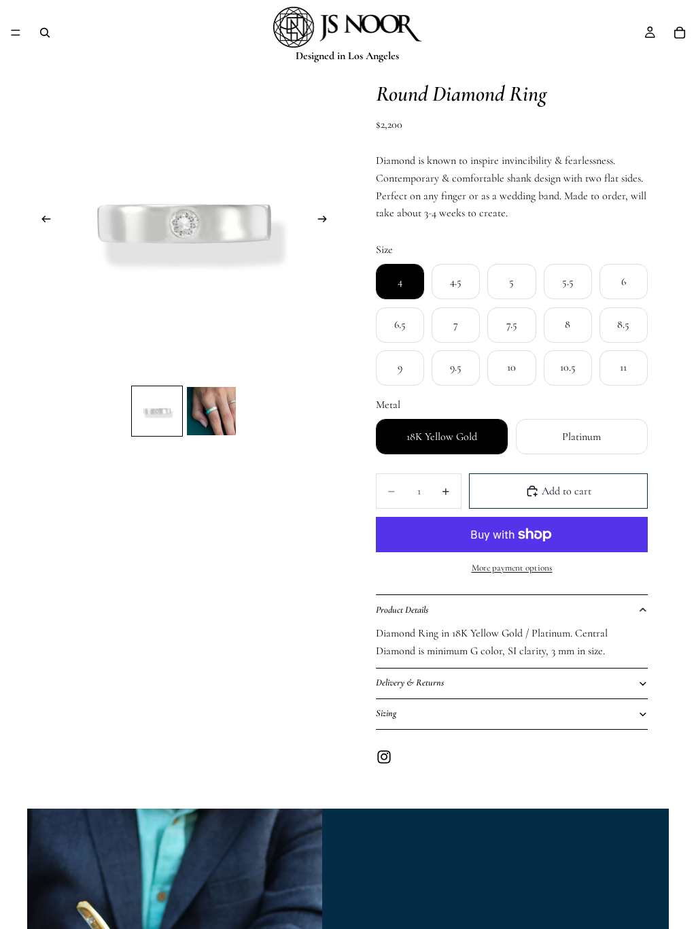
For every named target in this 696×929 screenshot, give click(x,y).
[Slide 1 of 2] (157, 411)
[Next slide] (326, 222)
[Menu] (15, 32)
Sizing (386, 713)
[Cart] (680, 33)
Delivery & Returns (410, 682)
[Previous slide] (42, 222)
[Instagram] (384, 757)
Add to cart (566, 491)
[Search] (45, 33)
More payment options (512, 567)
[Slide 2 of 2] (211, 411)
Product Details (402, 609)
